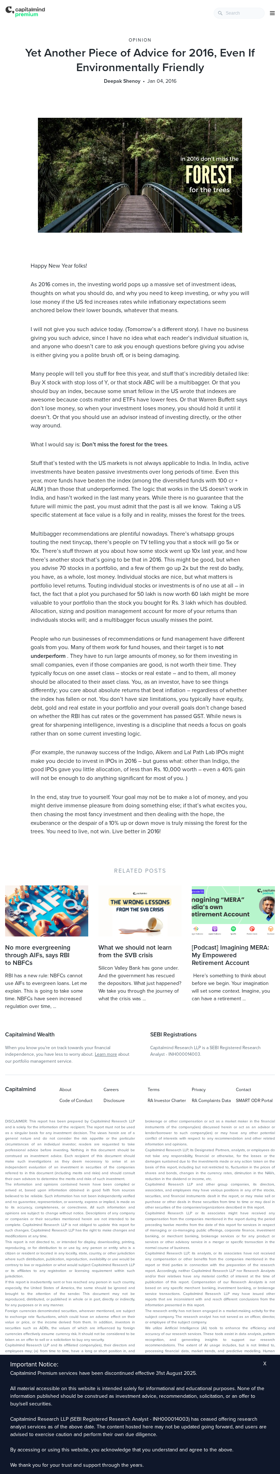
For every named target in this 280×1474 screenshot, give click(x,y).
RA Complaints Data (211, 1100)
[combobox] (239, 13)
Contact (243, 1089)
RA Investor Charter (167, 1100)
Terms (154, 1089)
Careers (111, 1089)
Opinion (140, 40)
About (65, 1089)
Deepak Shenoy (122, 81)
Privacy (199, 1089)
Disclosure (114, 1100)
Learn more (106, 1054)
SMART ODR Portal (254, 1100)
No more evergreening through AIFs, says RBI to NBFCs (37, 955)
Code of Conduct (76, 1100)
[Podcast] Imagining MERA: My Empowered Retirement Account (230, 955)
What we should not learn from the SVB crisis (135, 951)
